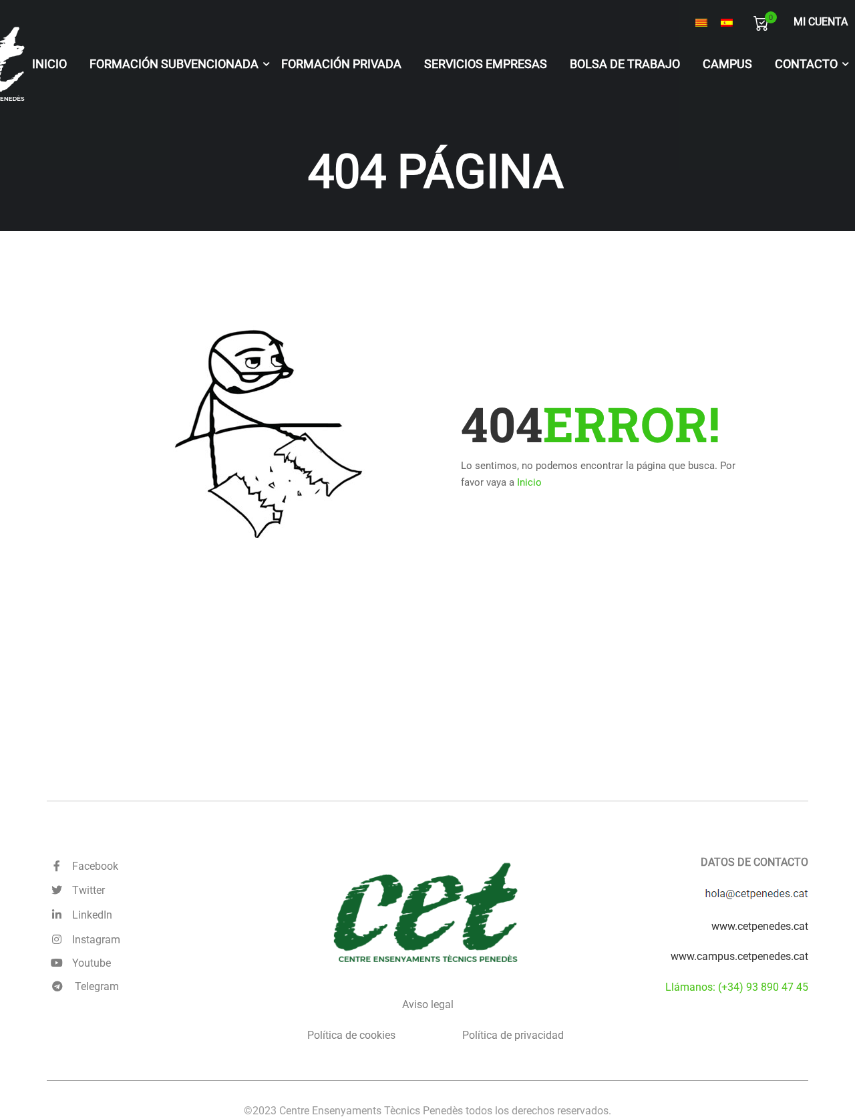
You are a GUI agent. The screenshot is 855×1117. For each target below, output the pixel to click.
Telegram (95, 986)
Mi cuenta (821, 21)
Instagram (93, 939)
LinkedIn (89, 915)
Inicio (49, 64)
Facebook (92, 866)
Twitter (86, 890)
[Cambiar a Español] (726, 23)
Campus (727, 64)
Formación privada (341, 64)
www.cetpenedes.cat (759, 926)
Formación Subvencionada (174, 64)
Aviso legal (428, 1004)
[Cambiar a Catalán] (701, 23)
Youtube (89, 963)
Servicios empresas (485, 64)
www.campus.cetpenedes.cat (739, 956)
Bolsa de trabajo (625, 64)
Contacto (806, 64)
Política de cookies (351, 1035)
